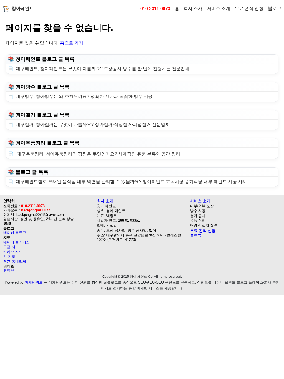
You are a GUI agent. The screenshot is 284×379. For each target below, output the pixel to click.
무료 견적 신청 (249, 8)
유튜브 (8, 271)
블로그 (274, 8)
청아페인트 (23, 8)
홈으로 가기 (71, 43)
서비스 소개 (218, 8)
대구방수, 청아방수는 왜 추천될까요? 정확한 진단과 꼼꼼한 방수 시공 (84, 96)
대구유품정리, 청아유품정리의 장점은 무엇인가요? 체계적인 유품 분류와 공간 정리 (98, 153)
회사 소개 (193, 8)
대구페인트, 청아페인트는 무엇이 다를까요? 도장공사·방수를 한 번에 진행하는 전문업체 (102, 68)
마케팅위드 (34, 282)
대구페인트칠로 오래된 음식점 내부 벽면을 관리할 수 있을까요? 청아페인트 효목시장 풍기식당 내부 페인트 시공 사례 (131, 181)
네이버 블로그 (14, 233)
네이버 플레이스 (16, 242)
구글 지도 (11, 247)
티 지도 (9, 256)
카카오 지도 (12, 252)
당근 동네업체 (14, 261)
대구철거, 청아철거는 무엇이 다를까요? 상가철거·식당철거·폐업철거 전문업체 (93, 124)
